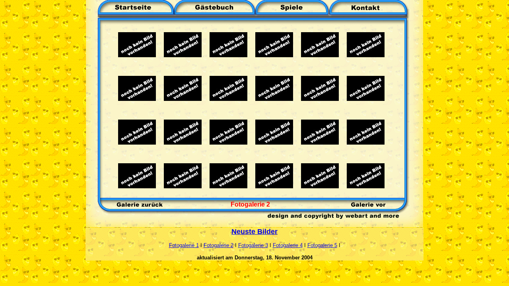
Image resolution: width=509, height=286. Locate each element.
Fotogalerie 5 (322, 245)
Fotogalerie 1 (184, 245)
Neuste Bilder (254, 232)
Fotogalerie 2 (218, 245)
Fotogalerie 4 (288, 245)
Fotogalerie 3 (253, 245)
